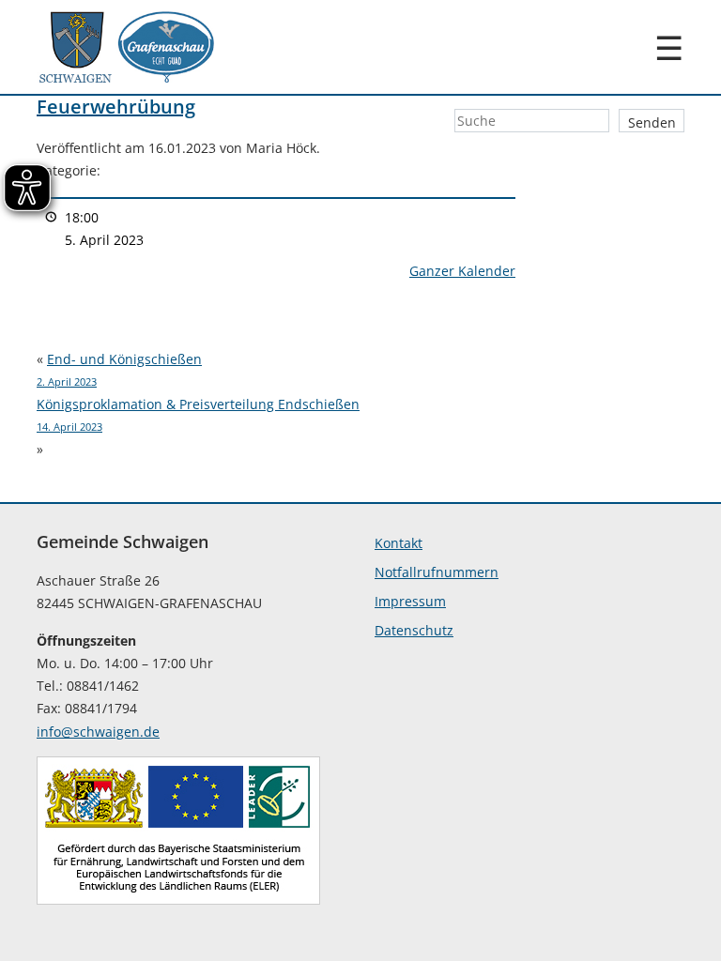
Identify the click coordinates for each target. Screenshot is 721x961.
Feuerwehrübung (116, 106)
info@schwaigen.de (98, 731)
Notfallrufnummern (437, 572)
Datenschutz (414, 630)
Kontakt (398, 543)
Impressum (410, 601)
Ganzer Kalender (462, 271)
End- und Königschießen (119, 369)
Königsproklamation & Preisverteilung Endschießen (198, 414)
